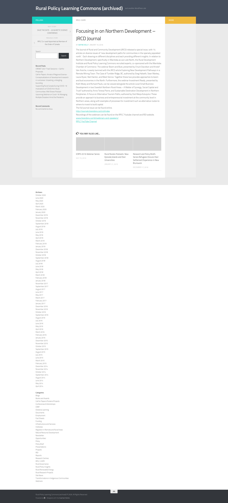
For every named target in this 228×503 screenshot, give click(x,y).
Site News (39, 475)
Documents (40, 413)
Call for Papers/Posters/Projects (47, 401)
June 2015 (39, 358)
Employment (40, 415)
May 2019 (39, 235)
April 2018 (39, 272)
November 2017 (42, 284)
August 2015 (40, 352)
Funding (39, 421)
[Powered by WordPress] (44, 498)
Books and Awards (42, 398)
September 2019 (42, 224)
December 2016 (42, 306)
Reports (39, 455)
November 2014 (42, 369)
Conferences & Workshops (45, 404)
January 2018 (40, 281)
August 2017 (40, 289)
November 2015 (42, 343)
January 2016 (40, 338)
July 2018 (39, 264)
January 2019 (40, 246)
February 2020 (41, 209)
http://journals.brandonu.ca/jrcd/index (93, 111)
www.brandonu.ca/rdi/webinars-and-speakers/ (97, 118)
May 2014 (39, 383)
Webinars (39, 481)
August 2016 (40, 318)
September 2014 (42, 375)
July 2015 (39, 355)
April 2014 (39, 386)
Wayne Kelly (83, 45)
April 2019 (39, 238)
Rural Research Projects (44, 473)
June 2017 (39, 292)
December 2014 (42, 366)
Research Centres (42, 458)
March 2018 (40, 275)
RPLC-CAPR (81, 20)
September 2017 (42, 286)
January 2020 (40, 212)
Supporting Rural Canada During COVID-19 (51, 86)
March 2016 (40, 332)
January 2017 (40, 303)
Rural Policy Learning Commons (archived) (79, 8)
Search (38, 51)
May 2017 (39, 295)
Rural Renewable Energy (45, 470)
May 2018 (39, 269)
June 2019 (39, 232)
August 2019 (40, 226)
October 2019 (41, 221)
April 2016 (39, 329)
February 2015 (41, 363)
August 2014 (40, 378)
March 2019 (40, 241)
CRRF (38, 407)
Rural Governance (42, 464)
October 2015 (41, 346)
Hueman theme (64, 498)
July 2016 (39, 321)
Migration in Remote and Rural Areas (49, 430)
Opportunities (41, 438)
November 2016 (42, 309)
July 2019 (39, 229)
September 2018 (42, 258)
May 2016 (39, 326)
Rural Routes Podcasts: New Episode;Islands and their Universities (116, 157)
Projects (39, 450)
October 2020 (41, 195)
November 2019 (42, 218)
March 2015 (40, 361)
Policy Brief (40, 444)
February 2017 (41, 301)
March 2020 (40, 207)
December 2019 (42, 215)
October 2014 (41, 372)
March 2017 (40, 298)
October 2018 (41, 255)
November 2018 (42, 252)
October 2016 (41, 312)
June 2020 (39, 198)
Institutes (39, 427)
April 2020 (39, 204)
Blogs (38, 395)
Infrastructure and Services (45, 424)
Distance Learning (42, 410)
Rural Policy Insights (43, 467)
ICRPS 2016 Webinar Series (88, 154)
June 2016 (39, 323)
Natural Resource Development (47, 433)
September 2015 (42, 349)
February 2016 (41, 335)
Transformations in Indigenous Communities (52, 478)
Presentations (41, 447)
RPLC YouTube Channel (86, 121)
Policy (38, 441)
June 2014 (39, 381)
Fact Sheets (40, 418)
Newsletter (40, 435)
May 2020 (39, 201)
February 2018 (41, 278)
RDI (37, 453)
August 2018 (40, 261)
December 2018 (42, 249)
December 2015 (42, 341)
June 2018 (39, 266)
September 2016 (42, 315)
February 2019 (41, 244)
